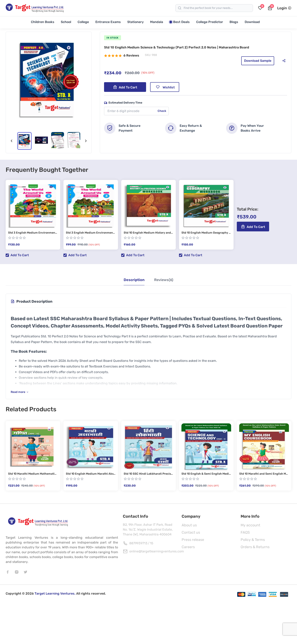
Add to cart (128, 87)
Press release (193, 539)
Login (282, 8)
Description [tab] (134, 280)
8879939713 (138, 543)
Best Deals (181, 22)
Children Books (42, 22)
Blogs (234, 22)
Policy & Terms (253, 539)
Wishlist (169, 87)
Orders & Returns (255, 547)
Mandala (156, 22)
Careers (188, 547)
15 (151, 543)
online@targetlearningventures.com (156, 551)
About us (189, 525)
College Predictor (209, 22)
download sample (257, 61)
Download (252, 22)
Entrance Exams (108, 22)
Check (162, 111)
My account (250, 525)
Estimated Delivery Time (125, 102)
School (66, 22)
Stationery (135, 22)
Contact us (191, 532)
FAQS (245, 532)
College (83, 22)
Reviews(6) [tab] (163, 280)
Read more (18, 392)
